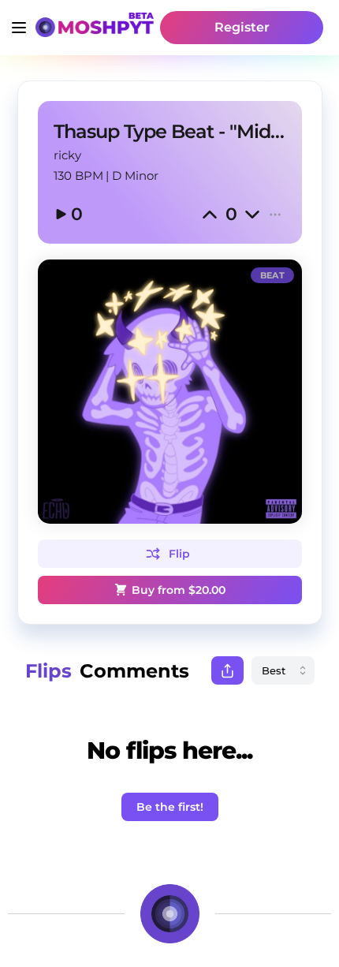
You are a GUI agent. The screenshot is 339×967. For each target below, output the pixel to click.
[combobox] (283, 670)
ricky (67, 154)
